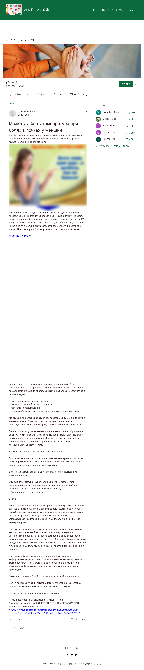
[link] (19, 94)
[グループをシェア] (136, 84)
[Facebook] (67, 654)
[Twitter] (72, 654)
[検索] (112, 84)
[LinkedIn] (76, 654)
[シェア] (85, 111)
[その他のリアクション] (20, 619)
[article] (48, 371)
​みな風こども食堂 (36, 9)
